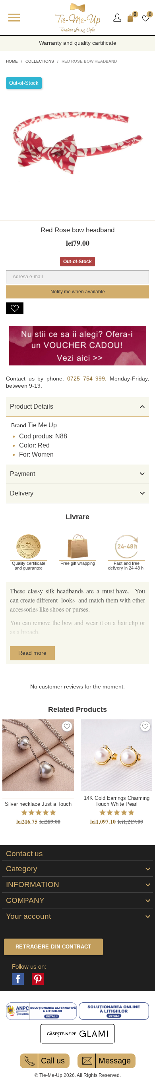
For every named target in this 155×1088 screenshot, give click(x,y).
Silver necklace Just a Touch (38, 804)
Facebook (18, 979)
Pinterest (38, 979)
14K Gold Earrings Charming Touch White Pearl (116, 801)
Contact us (24, 854)
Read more (32, 653)
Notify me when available (77, 291)
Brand (18, 425)
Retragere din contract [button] (53, 947)
